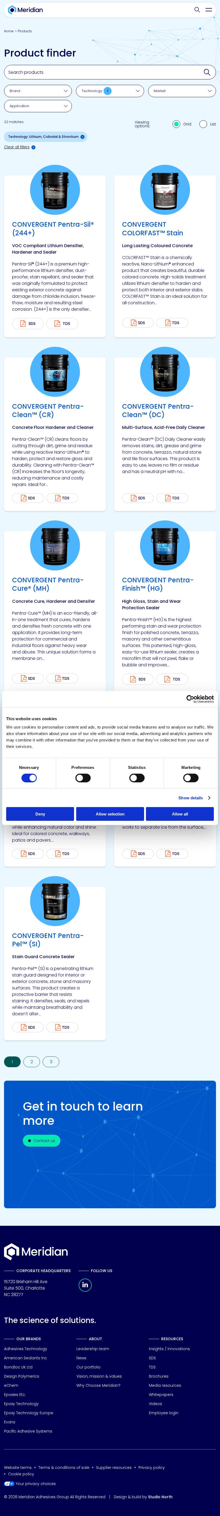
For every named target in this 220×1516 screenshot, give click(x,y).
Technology (95, 90)
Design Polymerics (21, 1376)
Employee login (163, 1413)
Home (9, 31)
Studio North (160, 1497)
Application (19, 105)
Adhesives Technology (25, 1349)
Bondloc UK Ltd (18, 1367)
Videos (155, 1403)
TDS (175, 322)
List (213, 124)
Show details (190, 797)
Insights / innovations (169, 1349)
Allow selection (110, 814)
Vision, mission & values (99, 1376)
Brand (15, 90)
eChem (11, 1385)
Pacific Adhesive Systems (28, 1431)
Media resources (165, 1385)
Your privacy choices (36, 1483)
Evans (9, 1422)
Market (160, 90)
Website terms (18, 1467)
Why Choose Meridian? (98, 1385)
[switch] (83, 777)
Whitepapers (161, 1394)
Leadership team (92, 1349)
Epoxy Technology (21, 1403)
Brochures (158, 1376)
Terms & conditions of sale (63, 1467)
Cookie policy (21, 1474)
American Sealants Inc (25, 1358)
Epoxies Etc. (15, 1394)
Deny (40, 814)
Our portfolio (88, 1367)
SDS (141, 322)
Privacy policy (151, 1467)
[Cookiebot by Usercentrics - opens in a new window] (190, 699)
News (81, 1358)
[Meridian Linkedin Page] (85, 1290)
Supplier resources (114, 1467)
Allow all (180, 814)
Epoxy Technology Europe (28, 1413)
